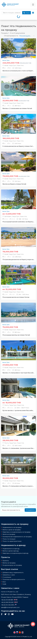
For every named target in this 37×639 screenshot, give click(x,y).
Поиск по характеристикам (12, 541)
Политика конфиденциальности (14, 579)
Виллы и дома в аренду (11, 551)
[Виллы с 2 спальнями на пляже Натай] (18, 88)
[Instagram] (9, 614)
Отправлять (30, 510)
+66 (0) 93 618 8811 (7, 600)
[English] (14, 632)
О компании (7, 577)
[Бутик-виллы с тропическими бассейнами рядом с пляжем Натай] (18, 390)
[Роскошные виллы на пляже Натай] (18, 315)
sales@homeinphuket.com (10, 607)
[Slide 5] (20, 93)
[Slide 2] (16, 93)
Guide (4, 584)
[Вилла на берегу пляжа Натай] (18, 164)
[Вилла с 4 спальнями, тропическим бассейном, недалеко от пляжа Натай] (18, 428)
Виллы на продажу (9, 563)
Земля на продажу (9, 534)
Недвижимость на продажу (12, 527)
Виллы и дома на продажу (12, 530)
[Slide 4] (19, 93)
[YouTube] (12, 614)
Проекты (6, 560)
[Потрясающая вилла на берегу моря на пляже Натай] (18, 239)
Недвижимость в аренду (11, 548)
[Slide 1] (15, 56)
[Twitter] (5, 614)
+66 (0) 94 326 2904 (7, 605)
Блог (4, 582)
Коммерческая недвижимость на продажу (17, 536)
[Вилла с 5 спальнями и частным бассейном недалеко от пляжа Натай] (18, 353)
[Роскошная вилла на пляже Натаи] (18, 277)
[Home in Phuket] (10, 4)
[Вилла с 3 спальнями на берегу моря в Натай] (18, 466)
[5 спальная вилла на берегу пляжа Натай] (18, 126)
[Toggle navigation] (33, 4)
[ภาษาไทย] (22, 632)
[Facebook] (2, 614)
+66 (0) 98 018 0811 (7, 602)
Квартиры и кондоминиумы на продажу (16, 532)
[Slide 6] (21, 93)
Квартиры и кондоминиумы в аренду (15, 553)
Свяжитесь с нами (9, 575)
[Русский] (17, 632)
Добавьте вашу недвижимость (13, 572)
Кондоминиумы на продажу (12, 565)
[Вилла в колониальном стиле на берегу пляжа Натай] (18, 51)
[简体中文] (20, 632)
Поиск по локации (9, 539)
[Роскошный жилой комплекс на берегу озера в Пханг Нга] (18, 202)
